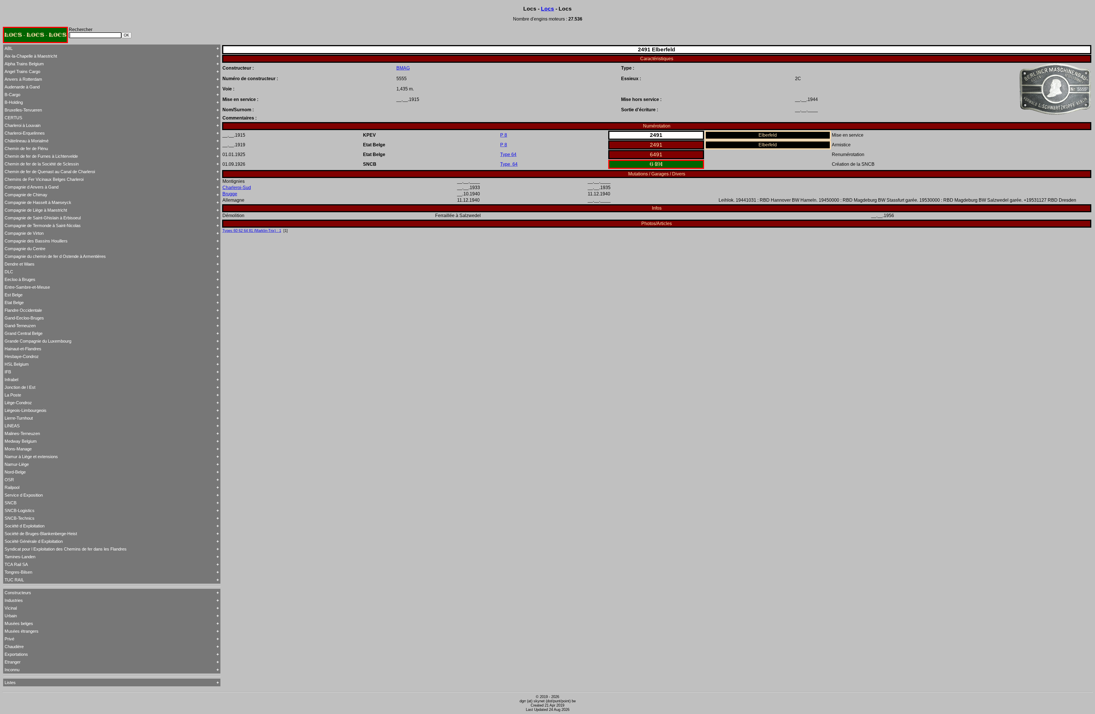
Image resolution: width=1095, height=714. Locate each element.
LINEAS (12, 425)
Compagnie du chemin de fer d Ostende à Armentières (55, 256)
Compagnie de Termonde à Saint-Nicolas (43, 225)
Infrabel (11, 379)
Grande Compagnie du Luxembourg (38, 341)
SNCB (11, 502)
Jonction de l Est (20, 387)
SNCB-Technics (20, 518)
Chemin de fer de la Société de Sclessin (42, 163)
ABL (9, 48)
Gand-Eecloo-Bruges (24, 317)
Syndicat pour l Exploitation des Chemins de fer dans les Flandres (66, 549)
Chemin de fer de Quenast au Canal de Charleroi (50, 171)
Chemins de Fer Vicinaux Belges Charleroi (44, 179)
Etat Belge (14, 302)
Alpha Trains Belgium (24, 63)
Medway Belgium (21, 441)
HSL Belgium (17, 364)
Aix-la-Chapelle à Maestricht (31, 56)
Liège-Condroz (18, 402)
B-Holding (14, 102)
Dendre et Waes (20, 264)
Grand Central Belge (23, 333)
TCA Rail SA (16, 564)
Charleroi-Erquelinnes (25, 133)
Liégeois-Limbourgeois (25, 410)
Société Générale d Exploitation (34, 541)
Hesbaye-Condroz (22, 356)
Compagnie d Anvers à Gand (31, 187)
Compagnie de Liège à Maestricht (36, 210)
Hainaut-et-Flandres (23, 348)
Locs (547, 9)
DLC (9, 271)
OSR (9, 479)
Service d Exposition (24, 495)
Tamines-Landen (20, 556)
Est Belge (14, 294)
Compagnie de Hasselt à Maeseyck (38, 202)
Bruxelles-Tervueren (23, 110)
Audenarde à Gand (22, 86)
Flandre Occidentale (23, 310)
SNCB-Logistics (20, 510)
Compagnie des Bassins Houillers (36, 240)
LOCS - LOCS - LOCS (35, 35)
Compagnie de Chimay (26, 194)
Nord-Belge (15, 472)
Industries (14, 600)
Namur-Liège (17, 464)
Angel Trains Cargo (22, 71)
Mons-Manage (18, 448)
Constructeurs (18, 592)
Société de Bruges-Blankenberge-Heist (41, 533)
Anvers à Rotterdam (23, 79)
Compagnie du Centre (25, 248)
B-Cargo (12, 94)
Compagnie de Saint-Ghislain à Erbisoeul (43, 217)
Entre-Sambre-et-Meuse (27, 287)
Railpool (12, 487)
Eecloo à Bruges (20, 279)
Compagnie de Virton (24, 233)
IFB (8, 371)
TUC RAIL (14, 579)
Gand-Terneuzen (20, 325)
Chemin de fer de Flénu (26, 148)
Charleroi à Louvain (22, 125)
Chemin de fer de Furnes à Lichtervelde (41, 156)
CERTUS (13, 117)
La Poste (13, 395)
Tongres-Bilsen (18, 572)
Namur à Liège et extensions (31, 456)
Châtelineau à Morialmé (26, 140)
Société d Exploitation (24, 525)
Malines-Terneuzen (22, 433)
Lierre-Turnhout (19, 418)
